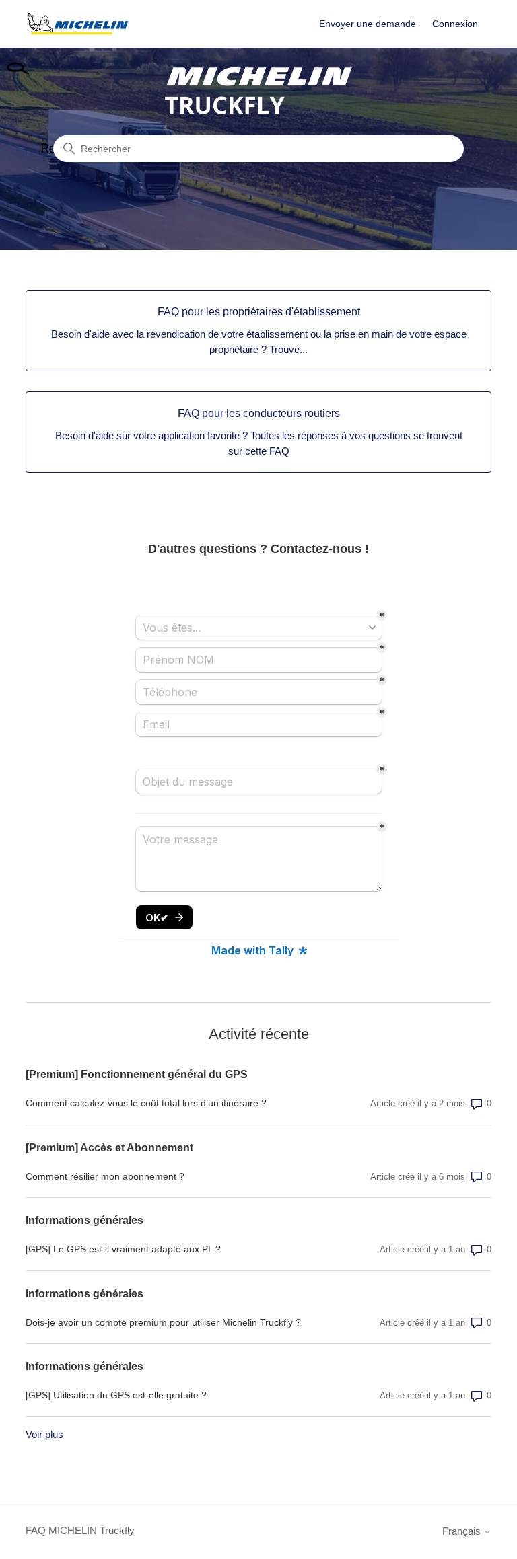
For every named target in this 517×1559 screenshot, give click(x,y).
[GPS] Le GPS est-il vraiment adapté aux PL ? (123, 1249)
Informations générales (84, 1220)
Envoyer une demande (367, 23)
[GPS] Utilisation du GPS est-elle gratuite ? (116, 1395)
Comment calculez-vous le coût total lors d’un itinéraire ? (146, 1103)
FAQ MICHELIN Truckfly (80, 1530)
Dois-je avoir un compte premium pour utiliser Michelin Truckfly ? (163, 1322)
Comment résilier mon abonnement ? (105, 1176)
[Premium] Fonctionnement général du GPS (137, 1074)
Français (462, 1531)
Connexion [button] (455, 23)
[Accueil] (77, 23)
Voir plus (44, 1434)
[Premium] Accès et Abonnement (109, 1147)
